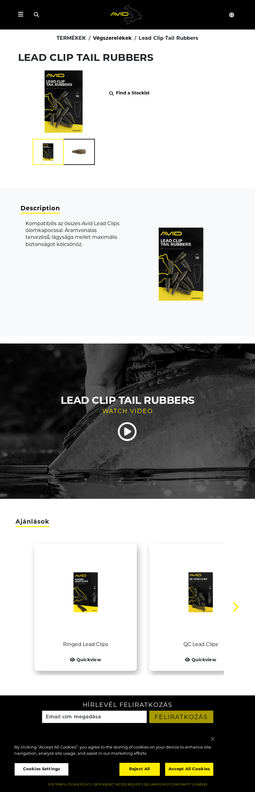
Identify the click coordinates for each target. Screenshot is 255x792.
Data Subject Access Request (117, 784)
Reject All (139, 769)
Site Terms (56, 784)
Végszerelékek (112, 38)
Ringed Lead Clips (85, 644)
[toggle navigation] (20, 14)
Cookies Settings (41, 769)
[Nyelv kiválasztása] (232, 14)
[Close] (213, 739)
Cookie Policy (79, 784)
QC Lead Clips (200, 644)
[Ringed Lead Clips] (85, 592)
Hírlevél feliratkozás (128, 705)
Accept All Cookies (189, 769)
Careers (200, 784)
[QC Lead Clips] (200, 592)
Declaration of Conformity (167, 784)
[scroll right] (235, 607)
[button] (48, 152)
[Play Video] (127, 431)
